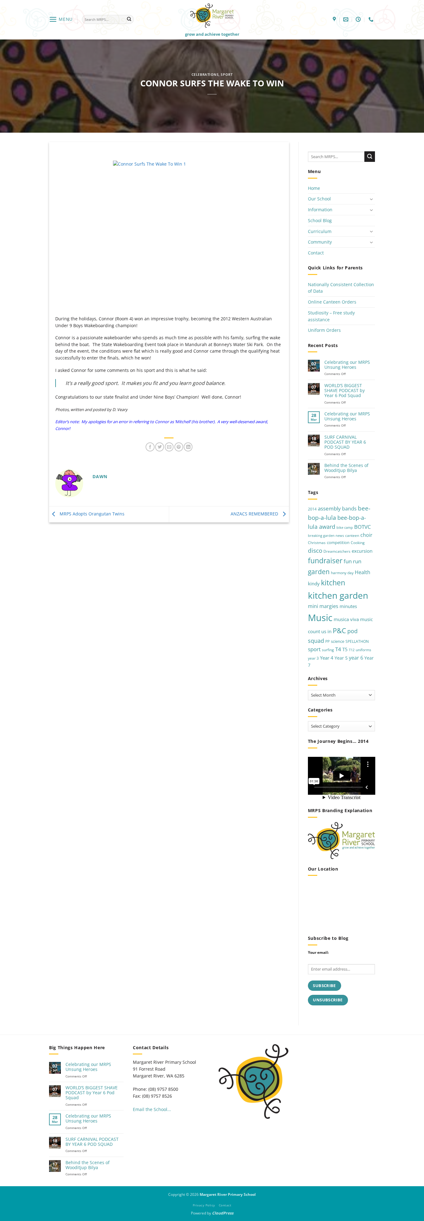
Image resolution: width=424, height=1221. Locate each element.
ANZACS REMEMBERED (255, 514)
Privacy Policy (204, 1205)
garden (319, 571)
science (337, 641)
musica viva (346, 619)
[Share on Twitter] (159, 446)
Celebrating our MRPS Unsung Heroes (347, 365)
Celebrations (205, 74)
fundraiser (325, 560)
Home (314, 188)
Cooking (358, 542)
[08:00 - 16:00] (359, 19)
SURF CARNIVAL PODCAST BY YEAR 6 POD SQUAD (345, 442)
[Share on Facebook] (150, 446)
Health (362, 572)
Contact (316, 253)
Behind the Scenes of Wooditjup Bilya (346, 468)
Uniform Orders (324, 330)
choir (366, 535)
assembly (329, 508)
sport (314, 649)
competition (338, 542)
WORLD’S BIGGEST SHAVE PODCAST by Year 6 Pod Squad (344, 390)
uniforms (363, 649)
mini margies (323, 606)
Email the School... (152, 1109)
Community (320, 242)
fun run (352, 561)
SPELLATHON (357, 641)
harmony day (342, 572)
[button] (61, 19)
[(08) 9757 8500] (371, 19)
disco (315, 550)
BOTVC (362, 526)
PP (327, 641)
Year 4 (326, 658)
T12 (351, 650)
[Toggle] (371, 199)
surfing (328, 649)
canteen (352, 535)
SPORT (226, 74)
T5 (345, 649)
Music (320, 617)
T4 (338, 649)
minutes (348, 606)
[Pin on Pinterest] (178, 446)
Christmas (317, 542)
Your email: (318, 952)
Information (320, 210)
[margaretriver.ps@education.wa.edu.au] (346, 19)
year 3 (313, 658)
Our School (319, 199)
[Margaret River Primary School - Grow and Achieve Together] (212, 15)
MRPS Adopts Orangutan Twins (91, 514)
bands (349, 508)
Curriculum (320, 231)
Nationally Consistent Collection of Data (341, 287)
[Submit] (128, 19)
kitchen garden (338, 595)
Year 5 (341, 658)
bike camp (344, 527)
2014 (312, 509)
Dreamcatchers (336, 551)
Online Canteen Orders (332, 302)
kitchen (333, 583)
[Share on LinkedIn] (188, 446)
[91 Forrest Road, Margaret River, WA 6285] (335, 19)
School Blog (320, 220)
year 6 (356, 657)
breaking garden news (326, 535)
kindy (314, 583)
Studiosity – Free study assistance (331, 316)
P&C (339, 630)
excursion (362, 551)
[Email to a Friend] (169, 446)
